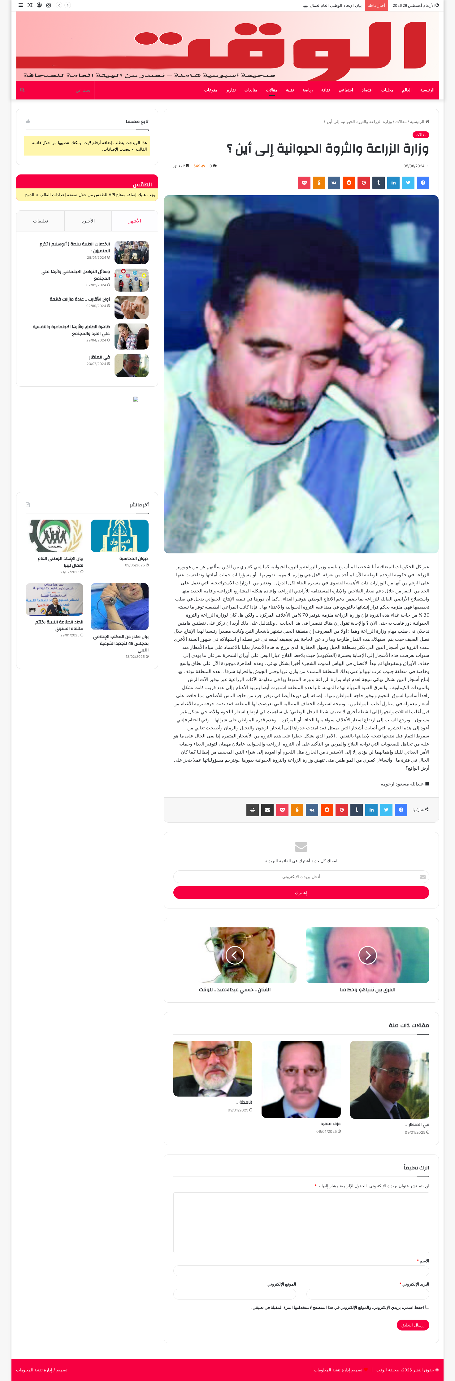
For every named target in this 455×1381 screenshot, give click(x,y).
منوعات (210, 90)
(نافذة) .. (244, 1102)
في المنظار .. (417, 1125)
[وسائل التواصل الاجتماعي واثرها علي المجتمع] (132, 280)
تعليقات (40, 221)
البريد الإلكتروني (414, 1284)
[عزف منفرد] (301, 1079)
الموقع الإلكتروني (281, 1284)
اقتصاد (367, 90)
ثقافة (325, 90)
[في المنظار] (132, 365)
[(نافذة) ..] (213, 1069)
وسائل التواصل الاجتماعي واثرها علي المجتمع (75, 275)
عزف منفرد (331, 1124)
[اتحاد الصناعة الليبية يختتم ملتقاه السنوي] (54, 599)
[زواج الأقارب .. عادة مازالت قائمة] (132, 307)
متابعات (251, 90)
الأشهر (134, 221)
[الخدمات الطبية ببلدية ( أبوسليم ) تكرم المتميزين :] (132, 252)
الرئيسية (427, 90)
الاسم (423, 1260)
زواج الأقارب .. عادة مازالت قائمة (80, 299)
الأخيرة (88, 221)
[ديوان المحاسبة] (119, 536)
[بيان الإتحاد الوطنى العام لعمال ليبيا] (54, 536)
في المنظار (99, 357)
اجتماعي (346, 90)
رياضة (308, 90)
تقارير (231, 90)
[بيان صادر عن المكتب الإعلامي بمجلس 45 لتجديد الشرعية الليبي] (119, 607)
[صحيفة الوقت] (227, 46)
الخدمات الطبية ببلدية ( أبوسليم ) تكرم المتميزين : (75, 247)
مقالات (271, 90)
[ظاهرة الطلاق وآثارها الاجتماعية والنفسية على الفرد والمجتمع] (132, 336)
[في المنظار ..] (389, 1080)
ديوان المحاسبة (134, 559)
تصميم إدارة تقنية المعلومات (337, 1369)
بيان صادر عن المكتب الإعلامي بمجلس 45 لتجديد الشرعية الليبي (307, 5)
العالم (407, 90)
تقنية (290, 90)
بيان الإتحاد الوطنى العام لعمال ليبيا (60, 562)
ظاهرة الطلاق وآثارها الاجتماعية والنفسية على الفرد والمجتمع (71, 330)
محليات (387, 90)
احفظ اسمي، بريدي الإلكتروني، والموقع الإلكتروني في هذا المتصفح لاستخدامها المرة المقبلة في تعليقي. (337, 1307)
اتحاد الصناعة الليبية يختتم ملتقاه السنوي (59, 625)
